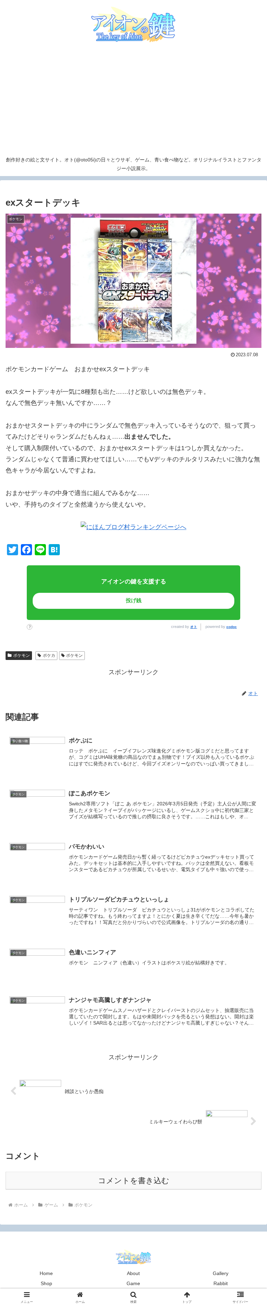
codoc (231, 627)
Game (133, 1283)
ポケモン (21, 655)
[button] (229, 1026)
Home (46, 1273)
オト (193, 627)
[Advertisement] (133, 100)
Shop (46, 1283)
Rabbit (220, 1283)
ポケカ (49, 655)
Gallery (220, 1273)
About (133, 1273)
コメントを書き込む (133, 1180)
